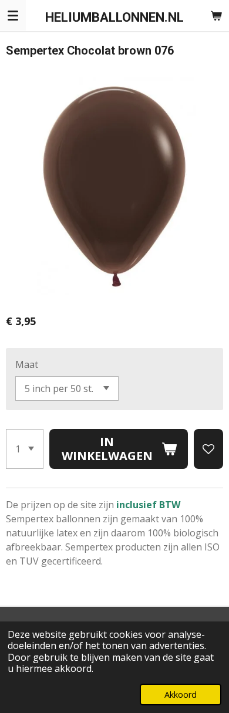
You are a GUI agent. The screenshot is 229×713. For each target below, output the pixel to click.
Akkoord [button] (180, 694)
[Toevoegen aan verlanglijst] (208, 449)
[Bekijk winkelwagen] (216, 15)
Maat (26, 364)
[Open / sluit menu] (13, 15)
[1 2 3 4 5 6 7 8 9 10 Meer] (24, 449)
